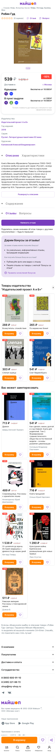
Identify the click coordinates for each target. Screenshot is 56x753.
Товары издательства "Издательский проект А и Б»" (21, 287)
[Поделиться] (51, 740)
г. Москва (47, 84)
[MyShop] (11, 704)
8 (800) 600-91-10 (11, 677)
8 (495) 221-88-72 (11, 682)
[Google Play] (26, 723)
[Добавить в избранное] (42, 740)
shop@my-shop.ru (11, 686)
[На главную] (28, 5)
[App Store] (8, 723)
